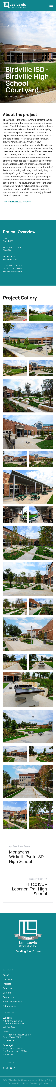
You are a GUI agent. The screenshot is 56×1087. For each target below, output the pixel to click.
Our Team (7, 979)
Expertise (7, 988)
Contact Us (8, 997)
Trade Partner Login (12, 1001)
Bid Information (10, 1006)
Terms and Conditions (18, 1083)
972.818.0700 (9, 1040)
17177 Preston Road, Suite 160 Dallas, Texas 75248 (17, 1036)
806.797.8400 (9, 1027)
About (6, 975)
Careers (7, 993)
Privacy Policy (45, 1080)
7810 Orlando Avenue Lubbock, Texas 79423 (13, 1022)
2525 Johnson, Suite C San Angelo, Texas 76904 (15, 1050)
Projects (7, 984)
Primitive (45, 1083)
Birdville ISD (16, 201)
